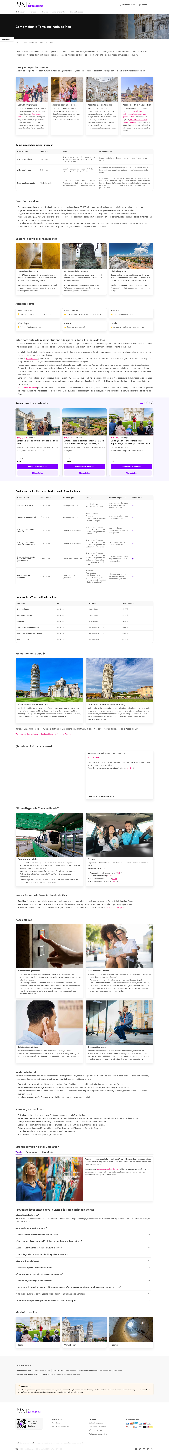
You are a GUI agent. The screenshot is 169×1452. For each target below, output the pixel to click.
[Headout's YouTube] (144, 1449)
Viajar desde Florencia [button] (27, 387)
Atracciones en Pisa (59, 12)
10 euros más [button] (31, 358)
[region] (84, 442)
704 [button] (71, 438)
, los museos (134, 119)
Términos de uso (95, 1430)
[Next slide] (151, 403)
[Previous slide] (146, 403)
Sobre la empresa (96, 1423)
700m (109, 875)
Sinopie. (133, 122)
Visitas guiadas (70, 1370)
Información (34, 12)
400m (114, 878)
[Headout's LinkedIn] (136, 1449)
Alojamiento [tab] (47, 1152)
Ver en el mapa (93, 757)
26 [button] (117, 438)
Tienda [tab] (19, 1152)
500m (119, 873)
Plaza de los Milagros (114, 907)
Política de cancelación (98, 1434)
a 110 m (130, 768)
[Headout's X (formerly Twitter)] (152, 1449)
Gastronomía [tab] (32, 1152)
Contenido (5, 39)
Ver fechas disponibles (37, 466)
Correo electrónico (62, 1426)
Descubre (22, 12)
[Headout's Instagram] (140, 1449)
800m (114, 881)
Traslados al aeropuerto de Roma (67, 1374)
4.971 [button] (25, 438)
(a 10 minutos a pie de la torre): (108, 1169)
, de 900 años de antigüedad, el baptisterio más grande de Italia (134, 114)
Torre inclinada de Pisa (29, 42)
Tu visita (45, 12)
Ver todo (140, 403)
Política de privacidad (97, 1426)
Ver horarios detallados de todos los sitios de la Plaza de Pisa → (43, 734)
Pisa (17, 42)
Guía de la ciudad (76, 12)
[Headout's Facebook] (148, 1449)
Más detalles (37, 473)
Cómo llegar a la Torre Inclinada (100, 796)
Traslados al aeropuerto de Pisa (111, 1370)
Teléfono (58, 1423)
